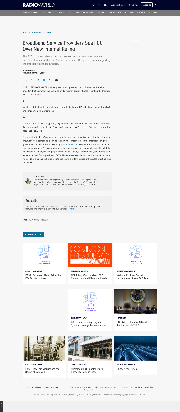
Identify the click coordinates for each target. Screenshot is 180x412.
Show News (88, 13)
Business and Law (79, 318)
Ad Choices (99, 387)
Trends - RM (36, 32)
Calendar (129, 13)
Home (25, 32)
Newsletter (133, 5)
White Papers (116, 13)
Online (48, 32)
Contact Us (29, 387)
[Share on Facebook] (32, 80)
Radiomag (34, 220)
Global (76, 13)
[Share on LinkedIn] (38, 80)
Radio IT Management (34, 271)
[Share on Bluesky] (44, 80)
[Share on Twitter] (26, 80)
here (72, 208)
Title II (44, 220)
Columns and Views (79, 271)
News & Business (30, 13)
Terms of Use (88, 387)
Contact (141, 13)
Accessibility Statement (113, 387)
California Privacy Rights (144, 387)
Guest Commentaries (34, 365)
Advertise (78, 387)
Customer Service (118, 5)
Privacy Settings (90, 390)
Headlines (121, 318)
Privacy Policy (128, 387)
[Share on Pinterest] (50, 80)
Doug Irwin (30, 70)
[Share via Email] (56, 80)
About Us (38, 387)
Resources (101, 13)
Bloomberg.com (70, 144)
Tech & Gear (46, 13)
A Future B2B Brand (51, 387)
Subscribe (147, 5)
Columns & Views (62, 13)
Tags (71, 387)
